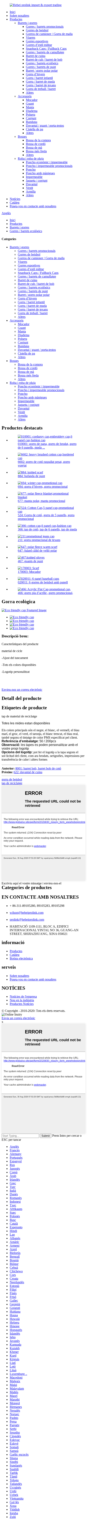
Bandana (31, 122)
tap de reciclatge (12, 783)
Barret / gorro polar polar (42, 70)
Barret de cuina (35, 56)
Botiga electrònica (21, 958)
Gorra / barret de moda (40, 81)
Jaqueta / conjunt (36, 180)
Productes (16, 19)
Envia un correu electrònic (18, 1018)
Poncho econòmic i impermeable (47, 162)
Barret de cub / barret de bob (44, 59)
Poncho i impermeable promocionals (49, 166)
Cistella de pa (34, 129)
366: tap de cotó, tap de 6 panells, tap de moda (47, 529)
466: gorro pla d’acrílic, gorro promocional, (45, 593)
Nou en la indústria (22, 1000)
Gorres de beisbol (37, 30)
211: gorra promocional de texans (39, 540)
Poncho (31, 169)
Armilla (31, 191)
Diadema (31, 111)
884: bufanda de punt (31, 476)
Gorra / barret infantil (39, 78)
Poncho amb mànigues (40, 173)
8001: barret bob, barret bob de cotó (38, 768)
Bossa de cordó (36, 144)
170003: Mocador (29, 571)
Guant (30, 103)
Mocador (31, 100)
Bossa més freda (36, 151)
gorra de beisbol (12, 779)
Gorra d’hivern (35, 74)
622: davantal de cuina (28, 772)
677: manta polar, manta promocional (41, 501)
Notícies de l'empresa (23, 996)
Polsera (30, 114)
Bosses (22, 136)
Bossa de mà (34, 147)
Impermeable (34, 177)
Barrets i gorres (27, 23)
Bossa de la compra (38, 140)
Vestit (29, 188)
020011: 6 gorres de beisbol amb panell (43, 582)
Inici (12, 12)
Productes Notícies (22, 1004)
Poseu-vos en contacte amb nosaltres (33, 206)
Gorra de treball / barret (41, 89)
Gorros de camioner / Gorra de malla (49, 34)
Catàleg (14, 202)
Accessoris (25, 96)
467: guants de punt (30, 561)
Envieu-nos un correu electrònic (22, 689)
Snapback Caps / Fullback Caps (46, 48)
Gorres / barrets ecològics (42, 63)
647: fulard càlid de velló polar (37, 550)
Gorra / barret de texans (41, 85)
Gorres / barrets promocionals (45, 26)
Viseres (30, 37)
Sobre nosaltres (19, 15)
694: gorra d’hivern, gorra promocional (43, 486)
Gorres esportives (37, 41)
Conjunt (31, 118)
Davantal (31, 184)
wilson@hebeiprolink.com (27, 912)
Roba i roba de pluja (31, 158)
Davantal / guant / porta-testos (45, 125)
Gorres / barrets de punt (41, 67)
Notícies (15, 199)
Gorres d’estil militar (39, 45)
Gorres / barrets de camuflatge (45, 52)
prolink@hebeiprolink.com (27, 919)
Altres (30, 92)
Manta (30, 107)
